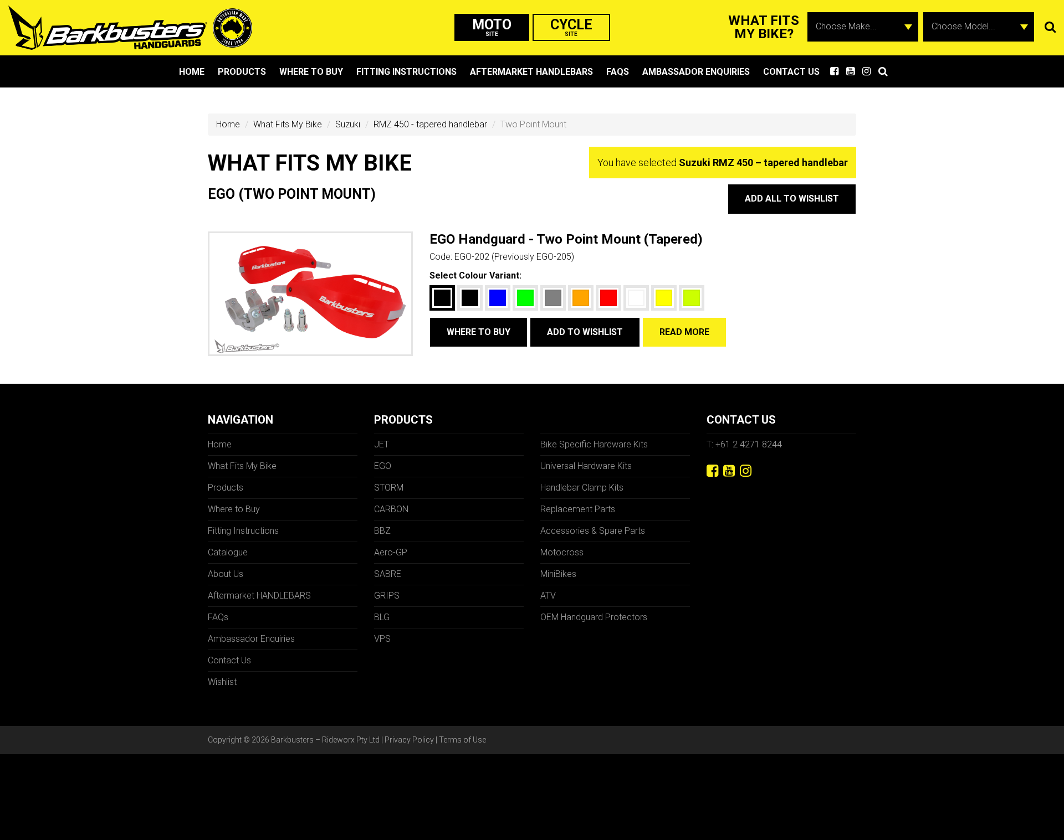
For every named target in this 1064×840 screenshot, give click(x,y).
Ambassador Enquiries (696, 71)
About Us (225, 574)
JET (381, 444)
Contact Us (791, 71)
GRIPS (387, 595)
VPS (382, 638)
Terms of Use (462, 739)
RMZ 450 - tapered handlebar (430, 124)
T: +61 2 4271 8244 (744, 444)
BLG (382, 617)
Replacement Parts (577, 509)
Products (242, 71)
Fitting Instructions (406, 71)
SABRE (387, 574)
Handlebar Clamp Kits (581, 487)
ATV (548, 595)
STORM (388, 487)
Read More (684, 332)
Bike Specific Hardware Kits (594, 444)
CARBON (391, 509)
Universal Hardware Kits (586, 466)
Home (191, 71)
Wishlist (222, 682)
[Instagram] (745, 471)
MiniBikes (558, 574)
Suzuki (347, 124)
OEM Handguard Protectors (593, 617)
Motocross (562, 552)
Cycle (571, 27)
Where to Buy (311, 71)
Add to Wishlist (585, 332)
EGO (382, 466)
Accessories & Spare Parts (592, 530)
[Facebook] (712, 471)
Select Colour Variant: (475, 275)
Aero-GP (390, 552)
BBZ (382, 530)
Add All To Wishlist (792, 198)
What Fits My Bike (287, 124)
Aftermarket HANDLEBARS (531, 71)
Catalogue (228, 552)
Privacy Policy (409, 739)
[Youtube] (729, 471)
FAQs (617, 71)
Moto (491, 27)
